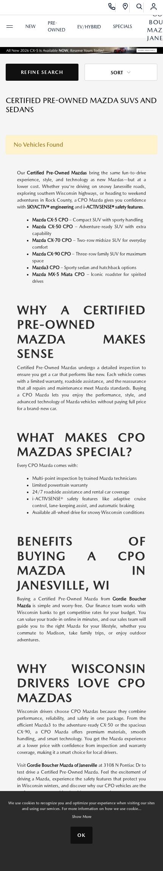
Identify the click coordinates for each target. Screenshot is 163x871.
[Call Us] (112, 7)
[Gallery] (81, 50)
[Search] (140, 8)
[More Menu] (9, 26)
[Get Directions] (126, 8)
